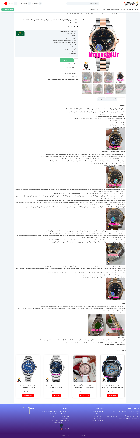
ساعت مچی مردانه (119, 14)
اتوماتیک (113, 14)
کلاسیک (50, 79)
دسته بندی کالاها (132, 10)
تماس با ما (92, 9)
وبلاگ (103, 9)
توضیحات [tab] (120, 99)
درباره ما (98, 9)
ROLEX (64, 196)
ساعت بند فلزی (64, 79)
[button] (83, 20)
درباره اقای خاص (98, 416)
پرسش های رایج (98, 418)
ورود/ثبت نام (24, 3)
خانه (125, 14)
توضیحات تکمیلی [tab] (111, 99)
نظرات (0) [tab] (100, 99)
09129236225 (9, 9)
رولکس (73, 79)
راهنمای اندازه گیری (70, 67)
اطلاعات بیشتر (56, 395)
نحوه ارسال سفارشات (97, 412)
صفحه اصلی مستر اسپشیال (112, 9)
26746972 (58, 423)
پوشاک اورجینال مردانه (97, 420)
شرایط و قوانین (98, 414)
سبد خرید (9, 3)
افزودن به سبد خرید (67, 60)
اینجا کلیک (109, 344)
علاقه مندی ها (35, 3)
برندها (123, 9)
